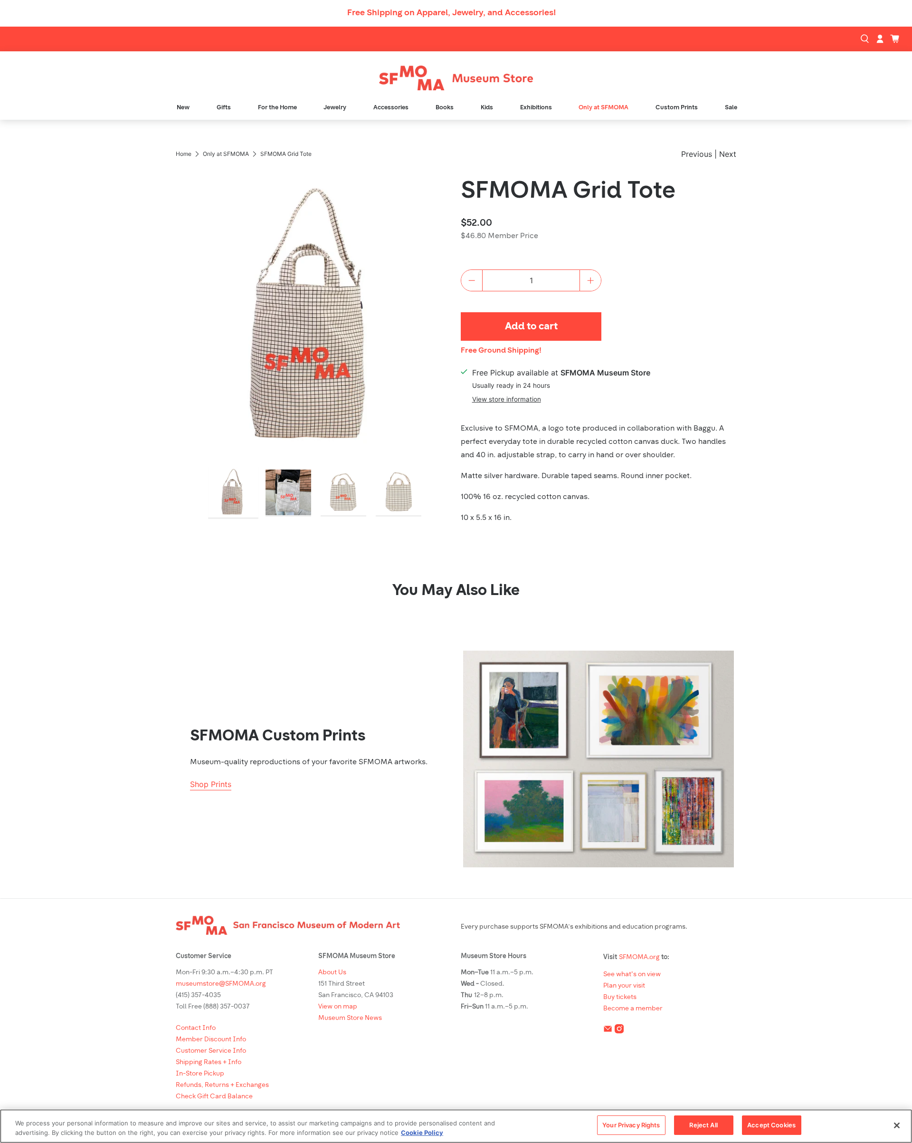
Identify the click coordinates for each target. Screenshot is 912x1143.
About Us (332, 973)
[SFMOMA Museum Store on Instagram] (619, 1031)
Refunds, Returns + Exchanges (222, 1085)
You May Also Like (456, 591)
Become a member (633, 1009)
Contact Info (196, 1028)
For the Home (277, 108)
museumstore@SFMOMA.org (221, 984)
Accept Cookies (771, 1125)
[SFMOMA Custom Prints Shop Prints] (598, 759)
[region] (456, 1126)
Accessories (390, 108)
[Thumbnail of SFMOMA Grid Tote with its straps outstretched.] (233, 493)
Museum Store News (350, 1018)
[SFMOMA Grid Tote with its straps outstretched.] (313, 316)
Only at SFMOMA (603, 108)
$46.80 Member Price (499, 236)
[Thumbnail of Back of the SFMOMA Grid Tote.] (398, 493)
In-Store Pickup (200, 1074)
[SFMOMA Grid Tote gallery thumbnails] (313, 493)
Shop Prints (210, 784)
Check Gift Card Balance (214, 1097)
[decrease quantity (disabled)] (471, 280)
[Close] (896, 1125)
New (183, 108)
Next (727, 154)
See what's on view (632, 974)
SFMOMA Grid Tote (568, 191)
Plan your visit (624, 986)
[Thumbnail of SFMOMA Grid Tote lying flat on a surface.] (343, 493)
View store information (506, 399)
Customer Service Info (211, 1051)
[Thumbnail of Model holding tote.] (288, 493)
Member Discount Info (211, 1040)
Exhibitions (536, 108)
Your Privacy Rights (631, 1125)
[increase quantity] (590, 280)
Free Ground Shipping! (501, 351)
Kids (487, 108)
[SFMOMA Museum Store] (456, 78)
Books (445, 108)
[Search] (866, 39)
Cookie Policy (422, 1132)
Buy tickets (619, 997)
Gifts (224, 108)
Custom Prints (677, 108)
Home (183, 154)
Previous (696, 154)
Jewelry (334, 108)
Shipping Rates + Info (208, 1062)
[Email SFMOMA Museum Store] (607, 1031)
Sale (731, 108)
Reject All (703, 1125)
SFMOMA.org (639, 957)
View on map (337, 1007)
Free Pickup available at (561, 372)
